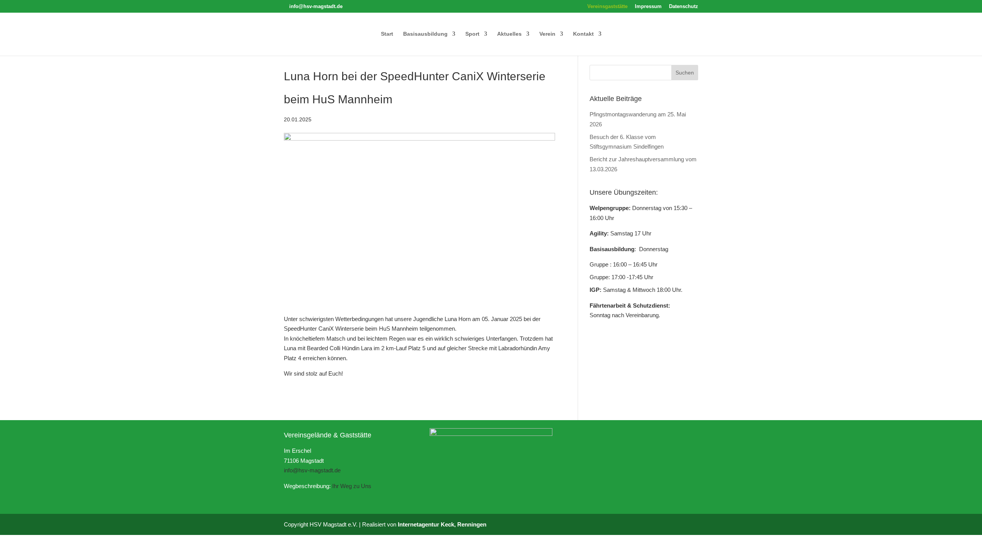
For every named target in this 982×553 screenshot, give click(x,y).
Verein (547, 34)
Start (387, 34)
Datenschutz (683, 6)
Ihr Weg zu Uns (351, 486)
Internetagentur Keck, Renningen (442, 524)
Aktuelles (509, 34)
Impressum (648, 6)
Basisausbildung (425, 34)
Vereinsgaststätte (607, 6)
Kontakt (583, 34)
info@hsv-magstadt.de (312, 470)
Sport (472, 34)
